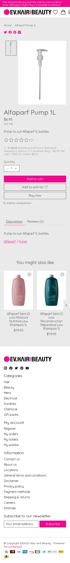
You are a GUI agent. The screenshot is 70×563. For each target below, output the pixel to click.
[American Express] (25, 552)
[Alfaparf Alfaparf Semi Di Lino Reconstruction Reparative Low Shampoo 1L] (51, 290)
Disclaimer (11, 481)
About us (10, 464)
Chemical (10, 409)
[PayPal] (61, 552)
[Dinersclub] (43, 552)
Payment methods (17, 492)
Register (10, 429)
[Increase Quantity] (15, 168)
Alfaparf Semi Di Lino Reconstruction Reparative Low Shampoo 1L (51, 321)
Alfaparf (10, 241)
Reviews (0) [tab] (35, 221)
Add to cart (35, 179)
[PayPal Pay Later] (6, 557)
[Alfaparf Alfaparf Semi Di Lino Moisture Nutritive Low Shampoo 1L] (18, 290)
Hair (7, 382)
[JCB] (37, 552)
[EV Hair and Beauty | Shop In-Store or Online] (28, 12)
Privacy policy (14, 486)
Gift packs (11, 415)
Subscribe (53, 524)
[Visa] (18, 552)
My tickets (11, 439)
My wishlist (11, 445)
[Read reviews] (16, 140)
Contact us (12, 459)
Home (7, 25)
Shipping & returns (17, 497)
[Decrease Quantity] (7, 168)
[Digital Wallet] (52, 552)
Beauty (9, 387)
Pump (23, 241)
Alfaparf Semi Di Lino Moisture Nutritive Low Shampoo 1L (18, 319)
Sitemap (10, 508)
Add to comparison (19, 203)
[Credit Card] (6, 552)
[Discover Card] (31, 552)
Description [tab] (14, 221)
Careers (9, 503)
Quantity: (9, 161)
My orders (11, 434)
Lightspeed (15, 546)
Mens (7, 393)
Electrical (10, 398)
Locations (11, 470)
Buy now (35, 195)
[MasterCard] (12, 552)
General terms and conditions (25, 475)
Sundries (10, 404)
